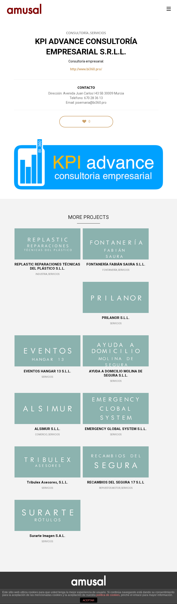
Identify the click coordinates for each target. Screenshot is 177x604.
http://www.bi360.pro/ (86, 69)
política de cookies (108, 595)
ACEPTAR (88, 600)
